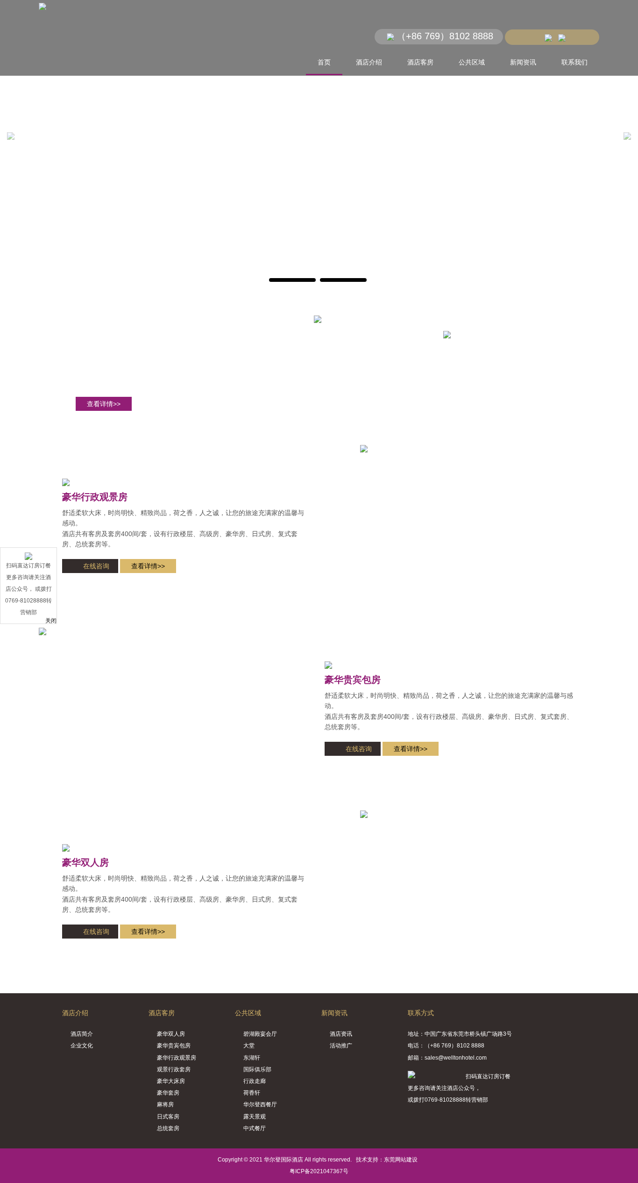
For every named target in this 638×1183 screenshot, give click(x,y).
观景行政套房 (174, 1069)
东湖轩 (251, 1057)
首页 (324, 62)
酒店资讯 (341, 1034)
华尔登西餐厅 (260, 1104)
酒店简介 (82, 1034)
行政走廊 (254, 1081)
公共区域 (472, 62)
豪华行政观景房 (95, 497)
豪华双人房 (85, 862)
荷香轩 (251, 1093)
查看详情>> (104, 404)
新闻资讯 (523, 62)
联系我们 (574, 62)
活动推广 (341, 1045)
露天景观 (254, 1116)
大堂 (249, 1045)
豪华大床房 (171, 1081)
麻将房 (165, 1104)
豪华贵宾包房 (353, 679)
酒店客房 (420, 62)
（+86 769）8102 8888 (445, 36)
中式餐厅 (254, 1128)
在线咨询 (96, 566)
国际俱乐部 (257, 1069)
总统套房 (168, 1128)
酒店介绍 (369, 62)
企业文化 (82, 1045)
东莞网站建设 (401, 1159)
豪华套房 (168, 1093)
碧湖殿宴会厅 (260, 1034)
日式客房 (168, 1116)
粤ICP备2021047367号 (319, 1171)
